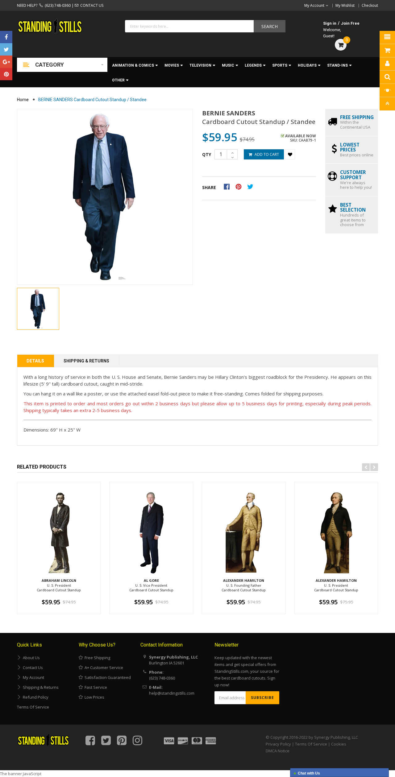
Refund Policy (34, 697)
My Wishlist (345, 5)
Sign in (329, 23)
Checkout (370, 5)
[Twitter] (6, 49)
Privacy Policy (278, 744)
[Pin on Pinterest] (240, 186)
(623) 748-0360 (57, 5)
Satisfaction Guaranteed (107, 677)
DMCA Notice (277, 751)
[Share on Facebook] (229, 186)
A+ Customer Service (103, 667)
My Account (32, 677)
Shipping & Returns (86, 361)
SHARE (209, 187)
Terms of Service (33, 707)
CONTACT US (90, 5)
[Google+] (6, 62)
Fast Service (95, 687)
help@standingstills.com (171, 693)
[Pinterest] (6, 74)
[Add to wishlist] (290, 154)
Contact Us (32, 667)
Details (35, 361)
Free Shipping (96, 657)
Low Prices (93, 697)
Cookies (338, 744)
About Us (30, 657)
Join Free (350, 23)
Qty (206, 154)
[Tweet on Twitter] (251, 186)
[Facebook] (6, 37)
